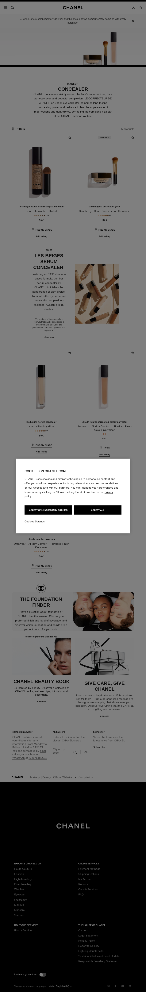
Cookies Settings (35, 521)
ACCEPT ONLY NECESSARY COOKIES (48, 510)
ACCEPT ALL (97, 510)
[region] (73, 496)
